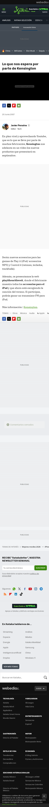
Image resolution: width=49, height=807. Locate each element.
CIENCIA (38, 20)
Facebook (4, 105)
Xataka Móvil (8, 706)
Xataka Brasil (8, 780)
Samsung (29, 647)
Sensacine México (33, 780)
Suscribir (40, 567)
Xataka (24, 10)
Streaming (8, 631)
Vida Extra (29, 706)
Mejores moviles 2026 (31, 546)
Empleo (6, 657)
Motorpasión (30, 737)
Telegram (41, 588)
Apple (42, 313)
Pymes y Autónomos (34, 759)
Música (23, 313)
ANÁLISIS (6, 20)
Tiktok (21, 593)
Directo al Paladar (10, 737)
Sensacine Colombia (34, 784)
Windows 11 (30, 657)
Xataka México (9, 776)
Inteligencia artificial (12, 652)
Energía (6, 642)
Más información (9, 804)
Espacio (6, 637)
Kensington (30, 307)
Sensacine (29, 720)
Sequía (42, 50)
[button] (20, 125)
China (7, 50)
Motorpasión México (34, 788)
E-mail (19, 105)
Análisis (28, 631)
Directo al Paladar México (10, 789)
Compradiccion (9, 763)
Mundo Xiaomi (9, 718)
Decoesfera (8, 759)
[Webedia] (42, 2)
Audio (31, 313)
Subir (38, 688)
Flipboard (14, 105)
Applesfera (7, 710)
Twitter (9, 105)
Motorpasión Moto (33, 741)
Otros (15, 313)
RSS (5, 593)
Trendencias (8, 755)
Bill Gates (18, 50)
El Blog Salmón (31, 755)
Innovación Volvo (29, 27)
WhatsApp (14, 588)
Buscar (45, 677)
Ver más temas (11, 666)
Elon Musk (30, 50)
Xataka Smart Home (11, 714)
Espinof (28, 724)
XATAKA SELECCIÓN (23, 20)
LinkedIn (16, 593)
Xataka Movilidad (33, 642)
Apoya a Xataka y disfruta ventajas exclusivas (24, 611)
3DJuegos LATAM (32, 776)
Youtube (30, 588)
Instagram (35, 588)
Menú (4, 12)
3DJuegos (29, 702)
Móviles (28, 637)
